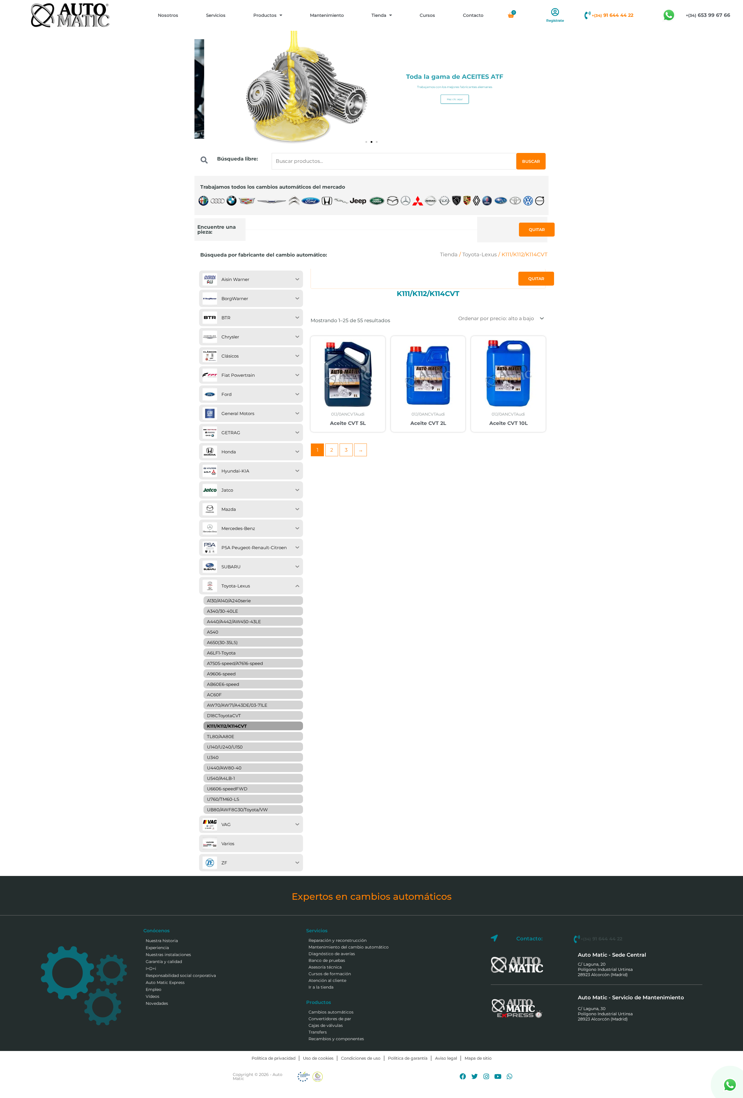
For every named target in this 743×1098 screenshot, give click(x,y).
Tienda (379, 15)
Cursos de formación (330, 973)
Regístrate (555, 20)
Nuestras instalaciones (168, 954)
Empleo (153, 989)
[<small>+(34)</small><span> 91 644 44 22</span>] (588, 15)
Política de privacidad (273, 1058)
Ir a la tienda (321, 987)
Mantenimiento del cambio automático (349, 947)
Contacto (473, 15)
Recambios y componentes (336, 1038)
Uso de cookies (318, 1058)
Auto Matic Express (165, 982)
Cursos (427, 15)
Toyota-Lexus (479, 254)
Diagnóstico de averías (332, 953)
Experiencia (157, 947)
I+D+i (151, 968)
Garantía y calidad (164, 961)
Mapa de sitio (478, 1058)
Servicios (216, 15)
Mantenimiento (327, 15)
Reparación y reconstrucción (338, 940)
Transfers (318, 1032)
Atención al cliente (327, 980)
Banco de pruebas (327, 960)
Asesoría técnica (325, 967)
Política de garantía (408, 1058)
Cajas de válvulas (326, 1025)
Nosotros (168, 15)
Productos (265, 15)
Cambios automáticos (331, 1012)
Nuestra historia (162, 940)
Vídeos (152, 996)
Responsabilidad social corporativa (181, 975)
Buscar (531, 161)
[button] (366, 142)
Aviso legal (446, 1058)
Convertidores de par (330, 1018)
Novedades (157, 1003)
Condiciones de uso (360, 1058)
